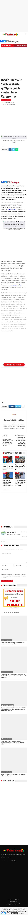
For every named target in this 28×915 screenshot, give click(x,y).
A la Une (17, 457)
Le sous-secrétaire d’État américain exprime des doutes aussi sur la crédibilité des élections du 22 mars (20, 442)
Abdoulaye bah (10, 532)
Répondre (25, 536)
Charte (16, 899)
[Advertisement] (14, 16)
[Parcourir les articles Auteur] (14, 415)
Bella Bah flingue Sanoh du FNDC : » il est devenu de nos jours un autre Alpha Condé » (8, 442)
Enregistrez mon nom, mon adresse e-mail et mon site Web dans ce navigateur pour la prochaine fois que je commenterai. (13, 576)
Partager (14, 41)
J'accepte (14, 913)
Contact (10, 899)
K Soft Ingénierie (8, 780)
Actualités (8, 99)
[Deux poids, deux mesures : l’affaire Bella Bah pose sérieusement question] (8, 459)
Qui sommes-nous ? (13, 901)
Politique (3, 99)
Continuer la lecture (14, 364)
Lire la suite (21, 913)
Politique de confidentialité (13, 904)
